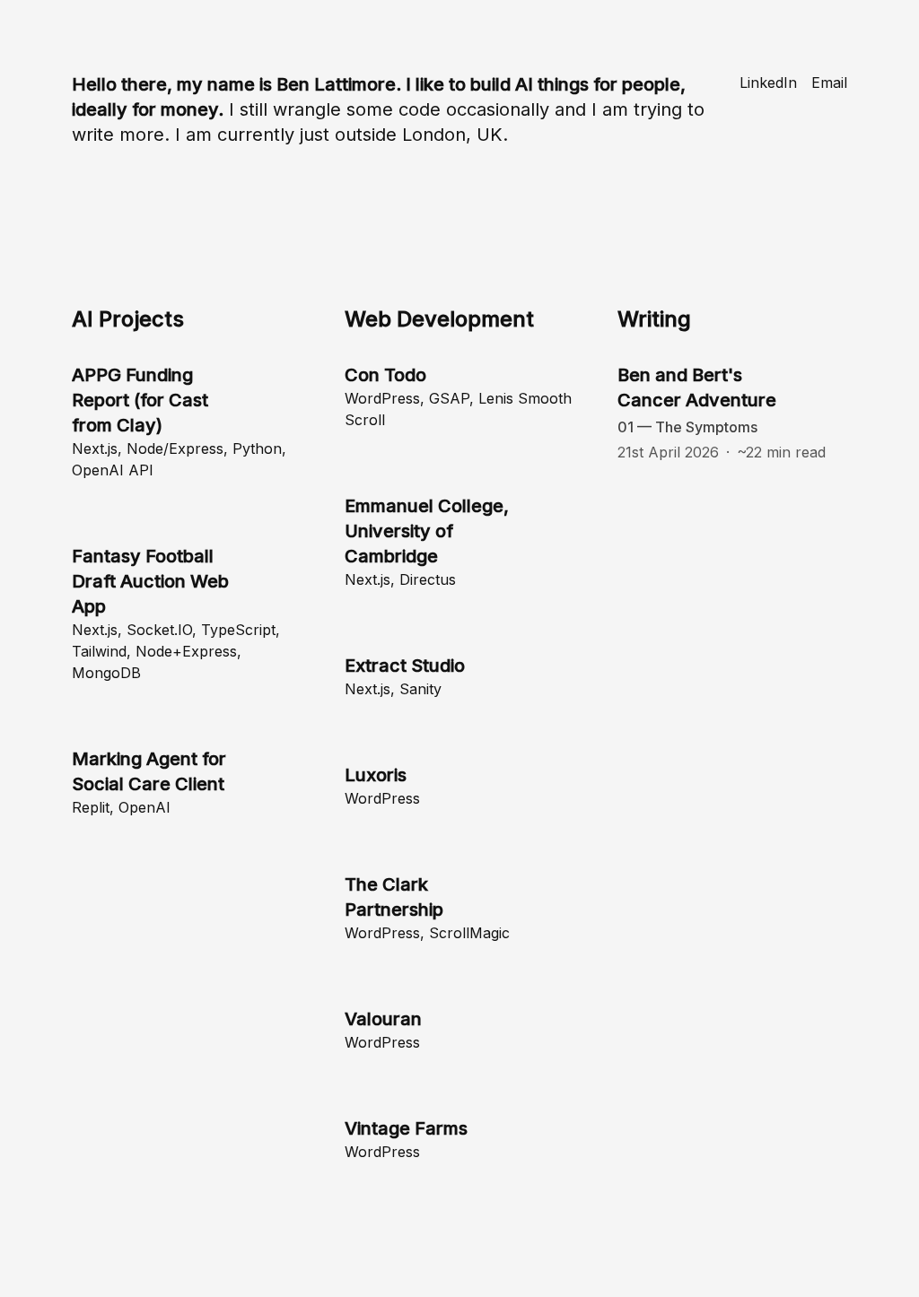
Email (829, 82)
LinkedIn (768, 82)
